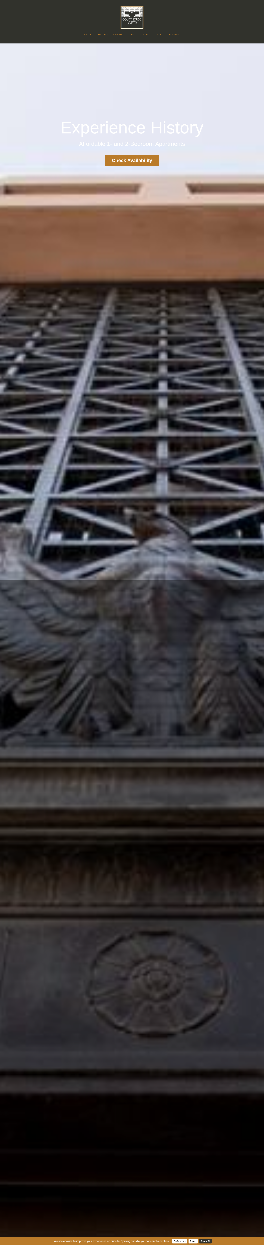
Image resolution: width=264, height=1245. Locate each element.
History (88, 34)
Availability (119, 34)
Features (103, 34)
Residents (174, 34)
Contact (159, 34)
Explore (144, 34)
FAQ (133, 34)
